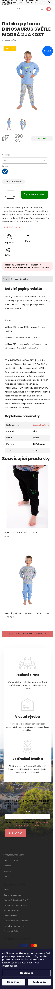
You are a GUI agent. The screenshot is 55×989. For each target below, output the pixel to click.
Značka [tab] (24, 279)
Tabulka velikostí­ (13, 181)
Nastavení (26, 973)
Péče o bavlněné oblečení (14, 926)
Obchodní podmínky (13, 895)
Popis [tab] (6, 279)
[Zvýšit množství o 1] (14, 197)
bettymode (8, 871)
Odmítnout (14, 982)
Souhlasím (39, 982)
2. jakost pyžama (41, 425)
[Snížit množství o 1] (6, 197)
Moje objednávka (11, 931)
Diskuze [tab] (14, 279)
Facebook (8, 866)
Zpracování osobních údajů (16, 900)
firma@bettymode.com (14, 855)
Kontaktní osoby (10, 915)
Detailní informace (11, 227)
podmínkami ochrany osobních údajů (32, 824)
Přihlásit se (15, 833)
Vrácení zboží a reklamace (15, 905)
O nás (6, 890)
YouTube (7, 877)
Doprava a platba (11, 910)
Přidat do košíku (37, 194)
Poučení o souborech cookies (16, 921)
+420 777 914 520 (11, 860)
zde (15, 965)
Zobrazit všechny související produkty (27, 634)
